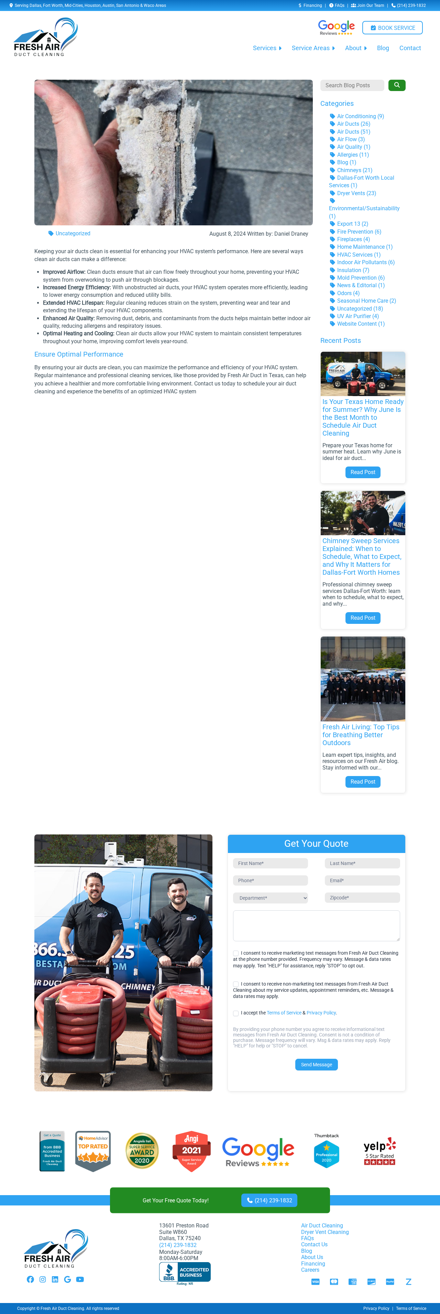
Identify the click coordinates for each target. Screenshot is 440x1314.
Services (264, 48)
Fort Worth (53, 5)
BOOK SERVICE (396, 28)
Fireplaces (353, 239)
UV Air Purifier (357, 316)
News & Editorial (360, 285)
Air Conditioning (360, 116)
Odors (348, 293)
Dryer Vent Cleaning (325, 1232)
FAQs (339, 5)
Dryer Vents (356, 193)
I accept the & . (288, 1012)
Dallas (35, 5)
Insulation (353, 270)
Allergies (352, 154)
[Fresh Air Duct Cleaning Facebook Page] (30, 1280)
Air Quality (353, 147)
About (353, 48)
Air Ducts (353, 124)
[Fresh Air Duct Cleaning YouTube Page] (80, 1280)
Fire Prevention (359, 231)
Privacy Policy (321, 1012)
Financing (312, 5)
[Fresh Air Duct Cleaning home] (45, 37)
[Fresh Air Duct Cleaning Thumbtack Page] (327, 1152)
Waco (149, 5)
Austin (108, 5)
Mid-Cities (74, 5)
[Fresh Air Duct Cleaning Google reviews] (336, 27)
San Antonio (127, 5)
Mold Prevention (360, 277)
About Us (312, 1257)
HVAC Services (358, 254)
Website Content (360, 324)
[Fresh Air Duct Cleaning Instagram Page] (42, 1280)
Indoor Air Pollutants (365, 262)
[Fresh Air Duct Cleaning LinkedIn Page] (55, 1280)
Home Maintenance (364, 247)
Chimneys (354, 170)
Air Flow (350, 139)
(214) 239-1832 (411, 5)
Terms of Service (284, 1012)
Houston (93, 5)
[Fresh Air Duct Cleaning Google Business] (258, 1152)
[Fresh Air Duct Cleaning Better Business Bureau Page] (52, 1152)
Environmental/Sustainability (364, 212)
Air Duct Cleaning (322, 1225)
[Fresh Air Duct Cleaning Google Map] (67, 1280)
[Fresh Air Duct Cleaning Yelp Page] (380, 1152)
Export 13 (352, 224)
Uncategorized (72, 233)
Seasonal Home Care (366, 300)
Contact (410, 48)
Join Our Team (370, 5)
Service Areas (311, 48)
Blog (383, 48)
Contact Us (314, 1244)
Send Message (316, 1064)
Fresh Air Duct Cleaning (62, 1308)
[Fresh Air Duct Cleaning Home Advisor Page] (93, 1152)
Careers (310, 1270)
